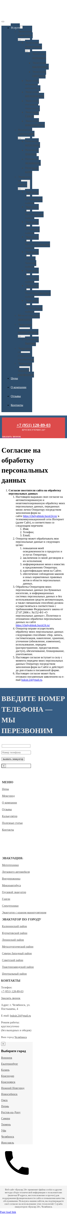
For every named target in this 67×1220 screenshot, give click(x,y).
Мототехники (10, 865)
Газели (6, 898)
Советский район (12, 960)
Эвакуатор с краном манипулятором (24, 912)
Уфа (3, 1130)
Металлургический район (17, 946)
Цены (5, 789)
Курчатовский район (14, 933)
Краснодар (7, 1075)
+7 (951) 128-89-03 (12, 991)
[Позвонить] (17, 1177)
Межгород (8, 795)
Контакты (8, 829)
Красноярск (8, 1082)
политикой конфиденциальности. (12, 775)
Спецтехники (10, 905)
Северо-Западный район (17, 953)
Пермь (5, 1106)
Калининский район (14, 926)
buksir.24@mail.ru (31, 679)
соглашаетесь (7, 774)
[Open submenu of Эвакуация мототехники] (26, 51)
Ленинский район (13, 939)
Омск (4, 1100)
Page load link (8, 1212)
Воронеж (6, 1057)
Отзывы (7, 809)
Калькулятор (9, 816)
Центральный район (14, 973)
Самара (5, 1118)
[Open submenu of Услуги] (21, 27)
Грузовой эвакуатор (14, 892)
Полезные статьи (12, 822)
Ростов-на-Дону (11, 1112)
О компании (9, 802)
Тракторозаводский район (18, 966)
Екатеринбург (9, 1063)
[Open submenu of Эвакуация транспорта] (19, 40)
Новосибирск (9, 1094)
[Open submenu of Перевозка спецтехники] (19, 138)
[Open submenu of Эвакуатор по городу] (19, 189)
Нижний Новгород (12, 1088)
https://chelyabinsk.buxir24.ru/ (40, 516)
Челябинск (20, 1037)
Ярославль (7, 1142)
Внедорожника (11, 878)
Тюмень (6, 1124)
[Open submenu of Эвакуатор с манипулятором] (19, 336)
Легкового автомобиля (16, 871)
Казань (5, 1069)
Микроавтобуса (11, 885)
